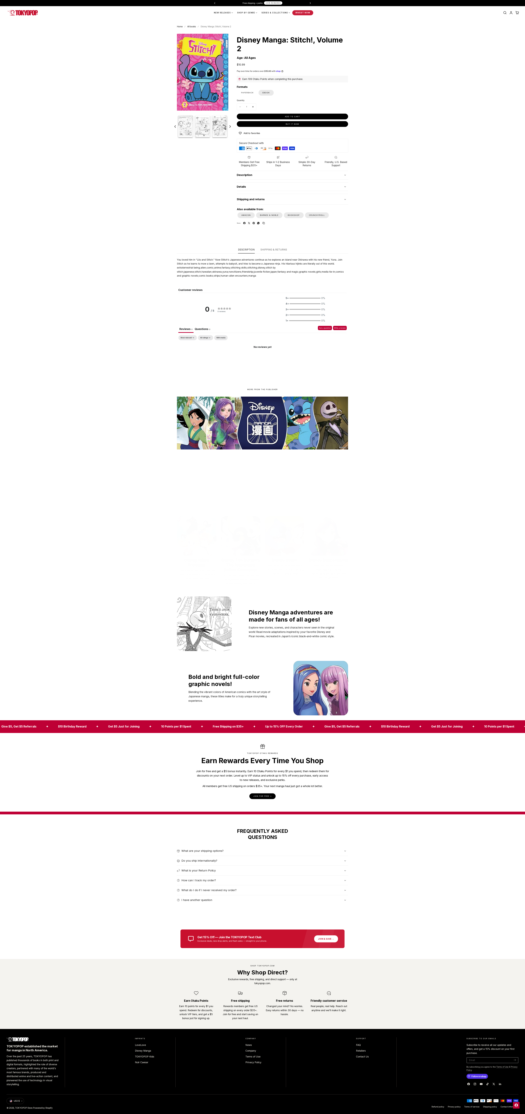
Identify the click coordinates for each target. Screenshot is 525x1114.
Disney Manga (143, 1050)
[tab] (202, 329)
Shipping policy (490, 1107)
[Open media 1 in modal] (223, 39)
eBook (266, 93)
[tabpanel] (262, 356)
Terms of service (471, 1107)
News (248, 1045)
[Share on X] (249, 223)
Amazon (246, 215)
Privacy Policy (253, 1062)
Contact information (509, 1107)
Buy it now (292, 124)
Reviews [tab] (185, 329)
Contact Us (362, 1056)
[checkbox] (221, 337)
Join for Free (261, 796)
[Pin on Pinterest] (253, 223)
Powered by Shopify (43, 1108)
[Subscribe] (514, 1060)
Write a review (340, 328)
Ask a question (325, 328)
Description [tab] (246, 249)
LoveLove (140, 1045)
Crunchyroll (317, 215)
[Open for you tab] (516, 1105)
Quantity (240, 100)
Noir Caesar (141, 1062)
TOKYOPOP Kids (144, 1056)
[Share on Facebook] (244, 223)
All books (191, 26)
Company (250, 1050)
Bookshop (294, 215)
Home (180, 26)
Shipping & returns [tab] (273, 249)
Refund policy (438, 1107)
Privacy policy (454, 1107)
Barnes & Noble (269, 215)
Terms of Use (252, 1056)
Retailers (361, 1050)
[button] (505, 12)
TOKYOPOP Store (24, 1108)
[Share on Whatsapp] (258, 223)
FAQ (358, 1045)
